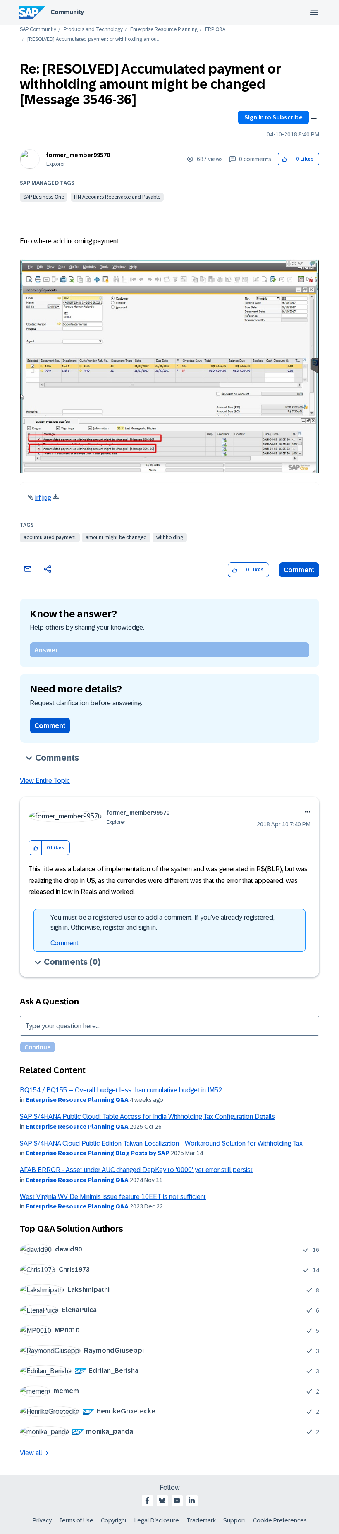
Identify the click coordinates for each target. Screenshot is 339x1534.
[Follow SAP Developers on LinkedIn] (192, 1500)
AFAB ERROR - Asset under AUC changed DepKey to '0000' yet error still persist (136, 1169)
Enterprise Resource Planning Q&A (77, 1099)
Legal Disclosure (156, 1520)
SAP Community (38, 29)
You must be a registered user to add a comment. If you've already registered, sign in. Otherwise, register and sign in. (162, 922)
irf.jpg (43, 497)
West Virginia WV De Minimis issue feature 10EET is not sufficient (113, 1196)
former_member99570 (78, 155)
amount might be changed (116, 537)
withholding (169, 537)
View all (31, 1452)
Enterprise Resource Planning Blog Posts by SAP (98, 1153)
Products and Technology (93, 29)
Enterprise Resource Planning (164, 29)
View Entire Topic (45, 780)
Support (234, 1520)
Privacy (42, 1520)
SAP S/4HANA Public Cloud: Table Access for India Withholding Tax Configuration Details (147, 1116)
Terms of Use (76, 1520)
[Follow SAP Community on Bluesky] (162, 1500)
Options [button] (313, 118)
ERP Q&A (215, 29)
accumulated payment (50, 537)
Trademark (201, 1520)
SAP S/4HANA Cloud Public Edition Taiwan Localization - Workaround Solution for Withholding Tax (161, 1143)
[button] (284, 159)
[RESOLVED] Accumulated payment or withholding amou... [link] (93, 39)
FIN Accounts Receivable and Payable (117, 197)
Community (67, 12)
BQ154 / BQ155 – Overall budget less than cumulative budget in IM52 (121, 1090)
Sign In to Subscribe (273, 117)
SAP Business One (43, 197)
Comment (299, 569)
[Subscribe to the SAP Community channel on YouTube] (177, 1500)
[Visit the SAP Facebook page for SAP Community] (147, 1500)
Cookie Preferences (280, 1520)
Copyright (114, 1520)
